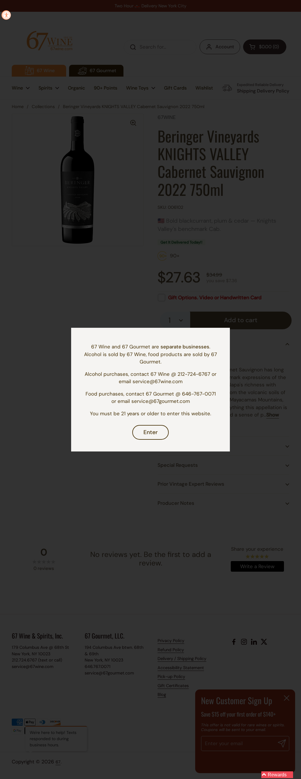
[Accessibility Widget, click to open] (6, 15)
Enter (150, 432)
